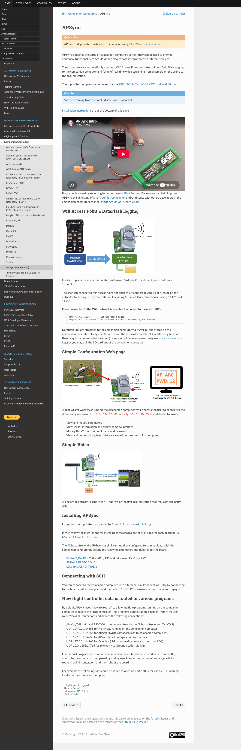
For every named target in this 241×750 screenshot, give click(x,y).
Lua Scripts (10, 330)
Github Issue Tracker (134, 722)
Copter (4, 9)
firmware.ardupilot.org (137, 524)
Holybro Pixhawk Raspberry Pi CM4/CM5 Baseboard (22, 208)
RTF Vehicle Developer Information (23, 291)
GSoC (7, 113)
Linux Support (11, 281)
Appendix (9, 375)
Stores (62, 3)
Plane (4, 14)
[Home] (63, 13)
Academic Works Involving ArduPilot (24, 403)
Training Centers (12, 398)
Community (44, 3)
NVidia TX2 (12, 193)
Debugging (10, 79)
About (76, 3)
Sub (3, 29)
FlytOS (10, 236)
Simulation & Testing (15, 74)
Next (176, 705)
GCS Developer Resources (18, 320)
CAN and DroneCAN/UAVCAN (21, 325)
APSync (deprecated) (17, 267)
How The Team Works (16, 102)
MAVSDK (11, 246)
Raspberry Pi (13, 220)
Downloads (23, 3)
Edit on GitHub (175, 13)
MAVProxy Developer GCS (18, 315)
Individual (13, 426)
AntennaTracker (9, 34)
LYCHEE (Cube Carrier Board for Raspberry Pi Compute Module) (23, 176)
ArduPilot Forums (129, 193)
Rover (4, 19)
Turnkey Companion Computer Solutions (23, 274)
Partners (12, 431)
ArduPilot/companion (112, 197)
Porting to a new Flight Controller (22, 126)
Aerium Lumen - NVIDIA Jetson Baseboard (23, 149)
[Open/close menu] (2, 142)
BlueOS (10, 226)
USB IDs (8, 297)
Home (6, 3)
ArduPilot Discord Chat (123, 202)
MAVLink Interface (14, 310)
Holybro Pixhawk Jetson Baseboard (25, 215)
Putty (163, 585)
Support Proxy (12, 364)
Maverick (11, 241)
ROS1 (7, 336)
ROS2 (7, 341)
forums (155, 718)
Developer (6, 58)
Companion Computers (13, 54)
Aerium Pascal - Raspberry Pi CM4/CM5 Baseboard (21, 157)
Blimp (4, 24)
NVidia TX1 (12, 188)
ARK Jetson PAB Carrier (19, 169)
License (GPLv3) (12, 84)
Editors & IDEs (12, 63)
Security (8, 359)
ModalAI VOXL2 (15, 183)
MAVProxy (7, 49)
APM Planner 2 (9, 44)
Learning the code (13, 68)
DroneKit (11, 231)
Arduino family (14, 164)
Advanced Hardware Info (17, 131)
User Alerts (10, 369)
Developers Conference (16, 388)
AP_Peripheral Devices (16, 136)
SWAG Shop (14, 436)
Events (7, 393)
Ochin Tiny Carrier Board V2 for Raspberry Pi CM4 (23, 200)
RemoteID (9, 346)
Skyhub (10, 262)
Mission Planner (9, 39)
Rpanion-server (14, 257)
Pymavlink (11, 252)
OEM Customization (15, 286)
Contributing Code (14, 97)
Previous (72, 705)
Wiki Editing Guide (14, 108)
